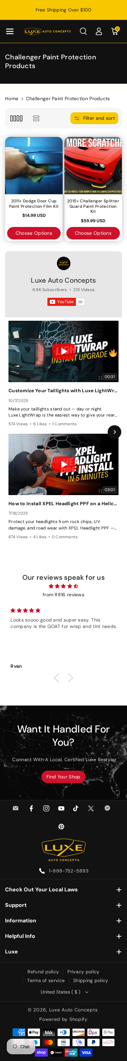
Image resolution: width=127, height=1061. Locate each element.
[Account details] (98, 31)
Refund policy (43, 972)
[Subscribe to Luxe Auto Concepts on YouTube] (66, 302)
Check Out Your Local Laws (41, 889)
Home (11, 98)
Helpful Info (20, 936)
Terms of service (46, 980)
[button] (9, 31)
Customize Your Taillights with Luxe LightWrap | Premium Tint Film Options (63, 391)
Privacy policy (83, 972)
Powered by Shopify (63, 1019)
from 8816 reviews (63, 595)
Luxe (11, 951)
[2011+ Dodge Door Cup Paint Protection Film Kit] (34, 165)
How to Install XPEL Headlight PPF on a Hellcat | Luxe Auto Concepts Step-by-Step (63, 503)
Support (16, 905)
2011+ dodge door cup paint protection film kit (34, 204)
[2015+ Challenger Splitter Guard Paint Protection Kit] (93, 165)
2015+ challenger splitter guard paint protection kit (93, 206)
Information (20, 920)
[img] (63, 586)
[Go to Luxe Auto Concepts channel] (63, 263)
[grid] (16, 118)
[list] (36, 118)
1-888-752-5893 (68, 871)
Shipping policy (90, 980)
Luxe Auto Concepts (63, 280)
